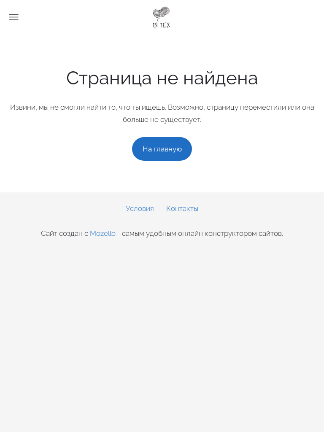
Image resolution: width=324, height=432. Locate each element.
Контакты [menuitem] (182, 208)
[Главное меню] (13, 17)
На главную (162, 149)
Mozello (103, 233)
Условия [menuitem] (140, 208)
